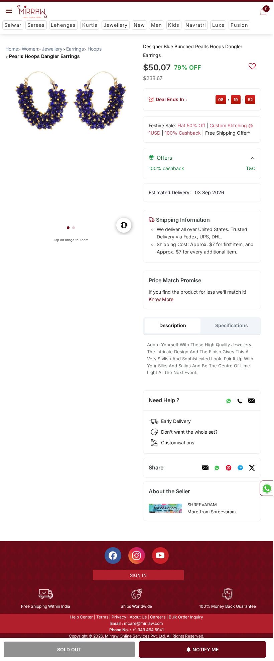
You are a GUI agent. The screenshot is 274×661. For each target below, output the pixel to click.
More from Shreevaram (211, 511)
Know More (161, 299)
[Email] (251, 400)
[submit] (252, 65)
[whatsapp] (217, 467)
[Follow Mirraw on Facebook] (113, 555)
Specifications (231, 325)
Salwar (12, 25)
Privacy (119, 616)
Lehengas (63, 25)
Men (156, 25)
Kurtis (90, 25)
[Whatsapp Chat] (266, 488)
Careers (157, 616)
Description (172, 325)
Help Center (81, 616)
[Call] (239, 400)
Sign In (138, 575)
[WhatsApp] (228, 400)
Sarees (36, 25)
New (139, 25)
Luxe (218, 25)
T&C (250, 168)
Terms (102, 616)
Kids (173, 25)
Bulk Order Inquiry (186, 616)
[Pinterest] (228, 467)
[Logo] (32, 11)
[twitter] (252, 467)
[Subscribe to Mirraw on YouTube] (160, 555)
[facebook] (240, 467)
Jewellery (116, 25)
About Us (138, 616)
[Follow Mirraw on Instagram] (136, 555)
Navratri (195, 25)
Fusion (239, 25)
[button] (68, 227)
